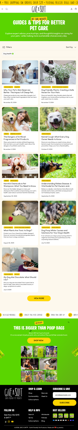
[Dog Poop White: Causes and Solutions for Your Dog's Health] (58, 213)
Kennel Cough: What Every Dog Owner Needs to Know (55, 138)
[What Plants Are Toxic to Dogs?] (20, 213)
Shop (30, 393)
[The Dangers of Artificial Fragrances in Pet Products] (20, 119)
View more (39, 298)
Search (31, 414)
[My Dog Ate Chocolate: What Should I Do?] (20, 260)
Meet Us (44, 396)
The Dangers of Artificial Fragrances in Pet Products (16, 138)
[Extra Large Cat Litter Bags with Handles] (72, 415)
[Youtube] (12, 421)
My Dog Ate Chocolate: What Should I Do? (20, 278)
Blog (43, 421)
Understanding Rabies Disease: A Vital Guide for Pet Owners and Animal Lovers (56, 184)
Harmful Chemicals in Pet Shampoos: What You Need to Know (20, 184)
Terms (30, 418)
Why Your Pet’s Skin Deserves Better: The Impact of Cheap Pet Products (18, 91)
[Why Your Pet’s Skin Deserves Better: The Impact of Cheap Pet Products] (20, 72)
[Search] (6, 9)
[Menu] (2, 9)
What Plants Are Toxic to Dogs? (18, 230)
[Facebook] (5, 421)
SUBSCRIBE (65, 402)
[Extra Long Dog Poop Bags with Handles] (66, 415)
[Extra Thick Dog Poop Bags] (55, 415)
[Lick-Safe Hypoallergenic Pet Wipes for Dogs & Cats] (60, 415)
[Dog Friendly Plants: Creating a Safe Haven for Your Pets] (58, 72)
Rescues (44, 393)
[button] (71, 47)
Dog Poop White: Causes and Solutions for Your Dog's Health (55, 231)
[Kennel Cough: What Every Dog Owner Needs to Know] (58, 119)
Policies (44, 418)
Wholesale (45, 414)
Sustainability (33, 396)
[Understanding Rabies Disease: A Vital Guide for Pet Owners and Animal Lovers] (58, 166)
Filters (9, 47)
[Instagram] (9, 421)
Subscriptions (33, 400)
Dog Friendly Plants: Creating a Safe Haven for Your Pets (57, 91)
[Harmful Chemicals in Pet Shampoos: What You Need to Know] (20, 166)
